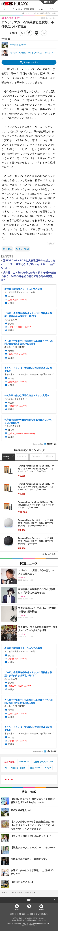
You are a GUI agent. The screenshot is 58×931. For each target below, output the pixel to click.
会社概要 (30, 914)
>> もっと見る (49, 553)
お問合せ (13, 914)
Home (16, 909)
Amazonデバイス (8, 457)
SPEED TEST (29, 9)
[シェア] (29, 33)
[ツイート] (22, 33)
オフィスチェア (22, 456)
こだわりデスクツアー (43, 761)
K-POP (48, 767)
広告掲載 (22, 914)
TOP (29, 899)
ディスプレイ (35, 456)
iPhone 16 (24, 761)
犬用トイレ (49, 456)
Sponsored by (38, 444)
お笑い (9, 248)
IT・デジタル (17, 9)
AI (6, 767)
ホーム (6, 9)
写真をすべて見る (31, 62)
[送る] (36, 33)
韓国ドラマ (35, 767)
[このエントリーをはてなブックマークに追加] (44, 33)
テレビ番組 (24, 248)
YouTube (41, 909)
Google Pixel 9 (18, 767)
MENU (47, 2)
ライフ (52, 9)
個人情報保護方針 (42, 914)
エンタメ (40, 9)
